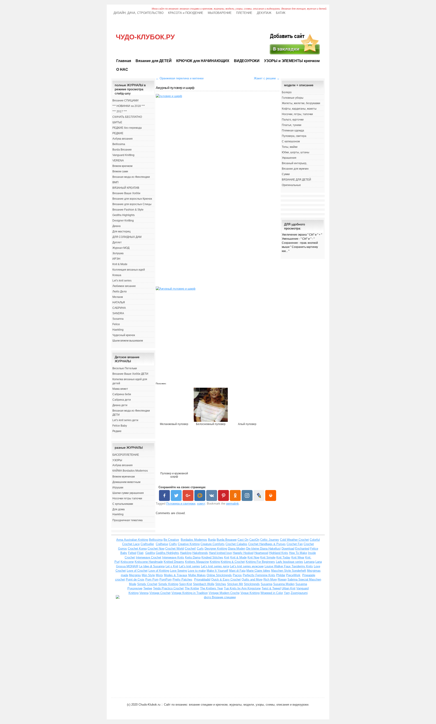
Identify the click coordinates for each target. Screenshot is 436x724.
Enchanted (302, 548)
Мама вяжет (120, 388)
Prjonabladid (202, 579)
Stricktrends (252, 584)
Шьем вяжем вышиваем (127, 340)
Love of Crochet (137, 570)
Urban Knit (288, 588)
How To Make (298, 553)
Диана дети (119, 405)
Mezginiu (135, 575)
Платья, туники (291, 125)
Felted (132, 553)
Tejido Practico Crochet (168, 588)
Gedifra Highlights (123, 215)
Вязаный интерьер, (294, 163)
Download (288, 548)
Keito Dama (193, 557)
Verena (144, 593)
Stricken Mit (235, 584)
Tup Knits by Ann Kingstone (242, 588)
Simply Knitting (168, 584)
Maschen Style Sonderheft (288, 570)
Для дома (118, 509)
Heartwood (261, 553)
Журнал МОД (120, 247)
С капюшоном (291, 141)
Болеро (287, 92)
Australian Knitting (136, 539)
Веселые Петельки (124, 368)
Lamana (309, 561)
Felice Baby (119, 425)
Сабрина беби (121, 394)
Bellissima (118, 144)
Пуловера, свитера (294, 136)
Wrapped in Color (271, 593)
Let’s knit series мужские (247, 566)
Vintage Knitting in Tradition (189, 593)
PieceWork (293, 575)
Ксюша (116, 275)
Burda (212, 539)
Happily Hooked (243, 553)
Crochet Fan (295, 544)
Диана (116, 226)
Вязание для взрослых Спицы (131, 204)
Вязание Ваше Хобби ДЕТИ (130, 373)
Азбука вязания (122, 138)
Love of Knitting (159, 570)
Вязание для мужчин (295, 168)
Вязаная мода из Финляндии (131, 176)
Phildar (280, 575)
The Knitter (192, 588)
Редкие (116, 431)
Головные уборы (292, 97)
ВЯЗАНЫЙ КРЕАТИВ (125, 187)
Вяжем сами (120, 171)
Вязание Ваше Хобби (126, 193)
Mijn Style (148, 575)
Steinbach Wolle (203, 584)
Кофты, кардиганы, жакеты (299, 108)
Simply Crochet (147, 584)
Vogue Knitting (250, 593)
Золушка (118, 253)
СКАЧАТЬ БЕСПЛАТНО (127, 116)
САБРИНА (119, 307)
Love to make (197, 570)
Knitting (215, 561)
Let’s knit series (121, 280)
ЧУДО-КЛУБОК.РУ (145, 37)
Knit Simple (267, 557)
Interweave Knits (173, 557)
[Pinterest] (223, 495)
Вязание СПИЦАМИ (125, 100)
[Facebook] (164, 495)
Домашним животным (126, 482)
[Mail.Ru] (199, 495)
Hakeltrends (200, 553)
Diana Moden (236, 548)
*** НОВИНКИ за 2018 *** (128, 106)
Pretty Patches (182, 579)
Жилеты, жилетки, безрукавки (301, 103)
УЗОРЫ (117, 460)
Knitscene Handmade (149, 561)
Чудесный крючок (123, 335)
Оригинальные (291, 185)
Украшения (289, 157)
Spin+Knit (185, 584)
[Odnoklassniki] (235, 495)
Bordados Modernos (194, 539)
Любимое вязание (124, 286)
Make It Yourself (217, 570)
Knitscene (127, 561)
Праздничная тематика (127, 520)
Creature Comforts (213, 544)
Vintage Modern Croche (224, 593)
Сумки (286, 174)
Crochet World (174, 548)
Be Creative (171, 539)
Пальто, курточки (293, 119)
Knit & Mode (119, 264)
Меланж (117, 297)
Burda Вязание (122, 149)
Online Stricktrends (219, 575)
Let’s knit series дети (125, 420)
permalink (232, 503)
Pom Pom (152, 579)
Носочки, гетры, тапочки (297, 114)
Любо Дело (119, 291)
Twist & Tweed (271, 588)
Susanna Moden (284, 584)
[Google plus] (188, 495)
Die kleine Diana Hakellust (263, 548)
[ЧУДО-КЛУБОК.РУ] (294, 54)
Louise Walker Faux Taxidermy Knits (289, 566)
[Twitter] (176, 495)
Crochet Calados (236, 544)
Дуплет (117, 242)
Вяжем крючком (122, 166)
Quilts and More (252, 579)
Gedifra (150, 553)
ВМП (115, 182)
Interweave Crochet (148, 557)
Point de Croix (135, 579)
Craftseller (147, 544)
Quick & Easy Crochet (226, 579)
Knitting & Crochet (233, 561)
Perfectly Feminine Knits (259, 575)
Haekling (118, 329)
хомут (201, 503)
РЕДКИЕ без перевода (127, 127)
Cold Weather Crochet (294, 539)
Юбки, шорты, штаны (295, 152)
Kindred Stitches (212, 557)
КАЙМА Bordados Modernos (130, 470)
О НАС (122, 69)
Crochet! (190, 548)
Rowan (282, 579)
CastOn (254, 539)
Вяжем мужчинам (123, 476)
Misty (159, 575)
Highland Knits (278, 553)
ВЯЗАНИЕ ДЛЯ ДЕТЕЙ (296, 179)
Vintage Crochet (160, 593)
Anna (120, 539)
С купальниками (122, 503)
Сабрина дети (121, 399)
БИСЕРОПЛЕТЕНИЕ (125, 454)
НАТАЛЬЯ (118, 302)
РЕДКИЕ (117, 133)
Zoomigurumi (299, 593)
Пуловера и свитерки (180, 503)
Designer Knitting (123, 220)
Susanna (118, 318)
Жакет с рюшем (267, 78)
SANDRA (118, 313)
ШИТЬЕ (117, 122)
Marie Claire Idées (258, 570)
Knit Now (253, 557)
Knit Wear (297, 557)
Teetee (147, 588)
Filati (140, 553)
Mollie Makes (197, 575)
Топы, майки (289, 146)
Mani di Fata (237, 570)
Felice (116, 324)
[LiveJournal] (258, 495)
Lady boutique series (289, 561)
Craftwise (162, 544)
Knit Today (283, 557)
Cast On (243, 539)
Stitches (220, 584)
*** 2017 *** (119, 111)
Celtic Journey (269, 539)
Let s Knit (172, 566)
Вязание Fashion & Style (128, 209)
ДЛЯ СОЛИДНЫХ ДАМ (126, 237)
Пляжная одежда (293, 130)
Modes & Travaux (175, 575)
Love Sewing (178, 570)
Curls (200, 548)
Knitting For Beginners (260, 561)
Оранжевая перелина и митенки (179, 78)
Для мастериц (121, 231)
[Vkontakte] (211, 495)
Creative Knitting (189, 544)
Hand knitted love (220, 553)
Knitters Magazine (197, 561)
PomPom (165, 579)
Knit (226, 557)
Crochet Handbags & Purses (267, 544)
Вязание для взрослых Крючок (132, 198)
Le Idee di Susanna (152, 566)
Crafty (173, 544)
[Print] (270, 495)
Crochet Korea (137, 548)
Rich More (270, 579)
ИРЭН (116, 258)
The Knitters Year (211, 588)
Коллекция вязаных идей (128, 269)
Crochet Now (156, 548)
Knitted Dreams (174, 561)
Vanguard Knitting (123, 155)
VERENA (118, 160)
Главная (123, 61)
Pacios (237, 575)
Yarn (287, 593)
